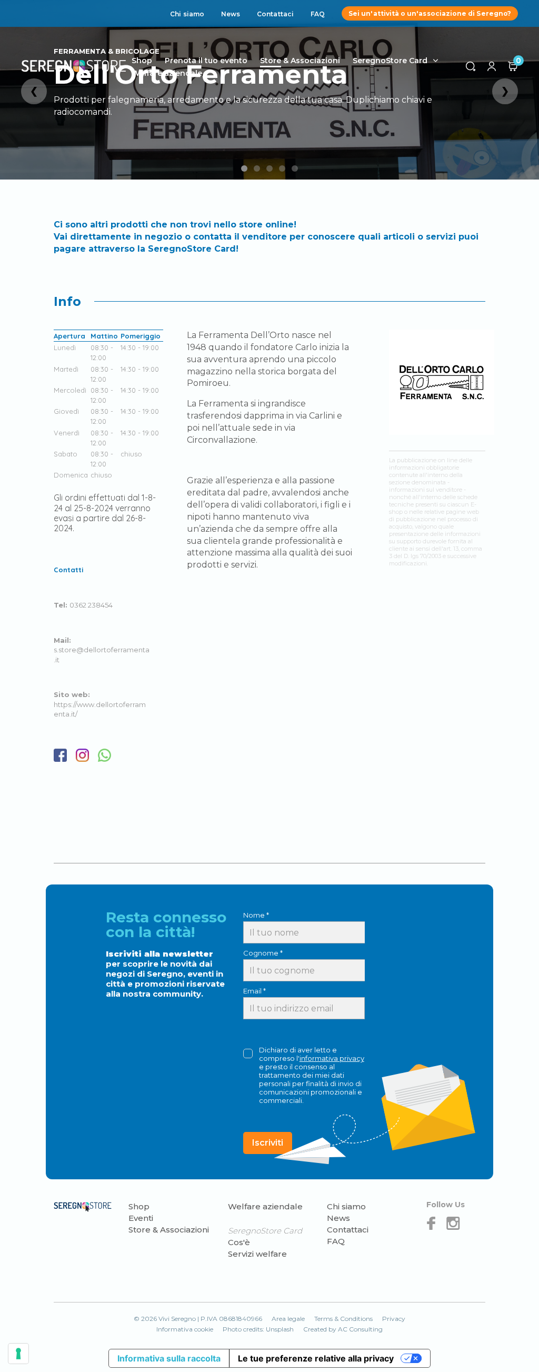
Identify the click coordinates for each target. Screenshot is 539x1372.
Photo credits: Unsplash (258, 1329)
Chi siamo (187, 14)
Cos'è (239, 1242)
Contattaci (275, 14)
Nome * (256, 915)
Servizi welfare (257, 1254)
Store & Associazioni (300, 60)
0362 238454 (91, 605)
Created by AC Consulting (343, 1329)
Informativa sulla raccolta (169, 1358)
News (230, 14)
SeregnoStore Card (390, 60)
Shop (138, 1206)
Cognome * (263, 953)
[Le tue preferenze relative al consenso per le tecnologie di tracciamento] (18, 1354)
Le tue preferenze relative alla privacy (316, 1358)
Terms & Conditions (343, 1319)
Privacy (393, 1319)
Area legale (288, 1319)
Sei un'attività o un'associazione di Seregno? (429, 13)
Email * (254, 991)
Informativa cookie (184, 1329)
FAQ (318, 14)
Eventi (140, 1218)
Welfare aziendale (167, 73)
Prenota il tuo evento (206, 60)
